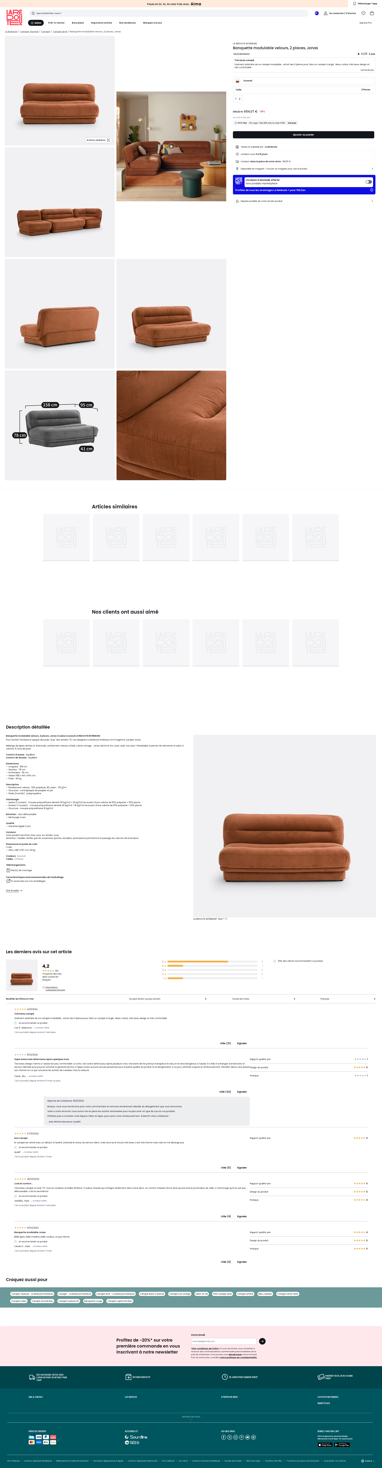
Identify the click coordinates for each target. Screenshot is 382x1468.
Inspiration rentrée (101, 22)
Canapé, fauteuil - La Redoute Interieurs (32, 1293)
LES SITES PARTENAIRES (328, 1397)
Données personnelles (233, 1461)
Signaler (242, 1043)
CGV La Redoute (13, 1461)
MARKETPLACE (324, 1403)
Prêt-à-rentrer (56, 22)
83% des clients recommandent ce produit (300, 960)
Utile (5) (226, 1167)
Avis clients (183, 1461)
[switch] (309, 182)
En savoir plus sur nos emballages (28, 881)
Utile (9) (226, 1216)
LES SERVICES (131, 1397)
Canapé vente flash (287, 1293)
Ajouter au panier (303, 134)
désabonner (235, 1354)
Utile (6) (226, 1262)
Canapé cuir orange (179, 1293)
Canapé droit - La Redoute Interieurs (116, 1293)
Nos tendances (127, 22)
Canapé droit (60, 31)
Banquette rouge (93, 1301)
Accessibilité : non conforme (335, 1461)
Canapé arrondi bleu (42, 1301)
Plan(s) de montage (21, 870)
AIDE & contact (36, 1397)
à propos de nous (229, 1397)
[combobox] (168, 998)
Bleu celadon (265, 1293)
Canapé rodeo (18, 1301)
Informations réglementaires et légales (108, 1461)
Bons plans (78, 22)
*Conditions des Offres (273, 1461)
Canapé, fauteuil (29, 31)
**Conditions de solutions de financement (303, 1461)
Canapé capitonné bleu (119, 1301)
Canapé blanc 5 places (152, 1293)
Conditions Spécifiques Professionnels (143, 1461)
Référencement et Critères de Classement (72, 1461)
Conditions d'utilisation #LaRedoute (206, 1461)
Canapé (45, 31)
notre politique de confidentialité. (238, 1357)
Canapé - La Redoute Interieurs (74, 1293)
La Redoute (11, 31)
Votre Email (198, 1335)
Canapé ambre (245, 1293)
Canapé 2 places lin (68, 1301)
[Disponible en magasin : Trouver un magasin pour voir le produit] (372, 169)
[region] (171, 146)
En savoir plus (345, 1438)
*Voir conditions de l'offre (205, 1348)
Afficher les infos (191, 1416)
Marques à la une (152, 22)
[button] (371, 13)
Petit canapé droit (222, 1293)
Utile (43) (225, 1092)
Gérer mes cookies (253, 1461)
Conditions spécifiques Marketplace (38, 1461)
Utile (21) (225, 1043)
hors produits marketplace (262, 181)
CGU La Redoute (168, 1461)
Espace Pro (366, 22)
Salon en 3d (202, 1293)
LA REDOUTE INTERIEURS (245, 43)
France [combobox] (368, 1461)
